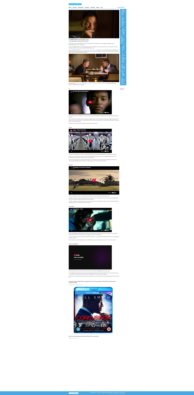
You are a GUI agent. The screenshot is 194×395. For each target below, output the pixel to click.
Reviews (75, 7)
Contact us (99, 392)
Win (102, 7)
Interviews (81, 7)
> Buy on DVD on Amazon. (76, 284)
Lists (87, 41)
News (70, 7)
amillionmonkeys (122, 393)
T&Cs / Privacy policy (116, 392)
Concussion (73, 338)
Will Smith (77, 338)
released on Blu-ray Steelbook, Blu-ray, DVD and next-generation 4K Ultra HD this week (91, 83)
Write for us (122, 392)
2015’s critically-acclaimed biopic (88, 49)
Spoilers (92, 7)
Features (87, 7)
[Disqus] (94, 352)
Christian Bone (79, 41)
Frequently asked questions (107, 392)
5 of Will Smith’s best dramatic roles (120, 9)
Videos (97, 7)
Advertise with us (93, 392)
